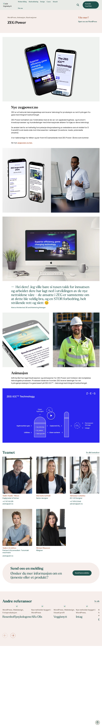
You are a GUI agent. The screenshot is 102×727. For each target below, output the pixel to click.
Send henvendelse (82, 573)
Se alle (97, 601)
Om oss (20, 8)
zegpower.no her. (25, 143)
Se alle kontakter (93, 453)
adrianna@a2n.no (76, 504)
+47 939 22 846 (75, 501)
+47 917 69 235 (7, 501)
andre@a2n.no (7, 504)
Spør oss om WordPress (87, 22)
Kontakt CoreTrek (88, 5)
